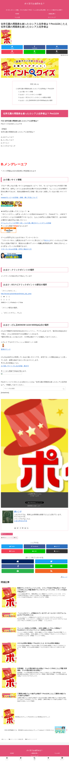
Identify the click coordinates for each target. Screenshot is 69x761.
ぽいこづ (17, 511)
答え (16, 537)
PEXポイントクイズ (7, 537)
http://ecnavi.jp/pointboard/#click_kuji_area (16, 294)
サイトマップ (34, 756)
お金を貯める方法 (20, 521)
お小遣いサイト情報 (26, 91)
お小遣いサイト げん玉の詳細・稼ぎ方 (15, 366)
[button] (64, 389)
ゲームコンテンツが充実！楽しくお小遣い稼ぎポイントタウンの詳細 (26, 223)
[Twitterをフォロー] (18, 528)
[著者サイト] (15, 528)
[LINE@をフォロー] (23, 528)
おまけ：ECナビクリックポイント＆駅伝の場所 (35, 97)
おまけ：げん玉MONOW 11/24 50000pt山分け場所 (36, 100)
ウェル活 (57, 753)
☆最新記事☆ (34, 753)
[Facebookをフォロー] (20, 528)
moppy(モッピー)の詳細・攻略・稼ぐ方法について (19, 197)
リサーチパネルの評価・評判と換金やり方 (16, 249)
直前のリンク (6, 349)
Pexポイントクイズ (7, 534)
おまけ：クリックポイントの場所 (31, 94)
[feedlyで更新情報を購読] (25, 528)
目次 (32, 84)
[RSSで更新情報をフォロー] (28, 528)
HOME (12, 753)
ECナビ (47, 240)
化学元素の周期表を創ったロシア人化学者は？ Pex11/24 (35, 88)
